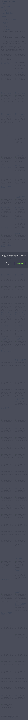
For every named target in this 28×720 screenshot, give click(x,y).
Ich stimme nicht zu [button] (8, 263)
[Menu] (14, 5)
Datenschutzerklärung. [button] (8, 258)
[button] (5, 23)
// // (10, 2)
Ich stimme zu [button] (20, 263)
